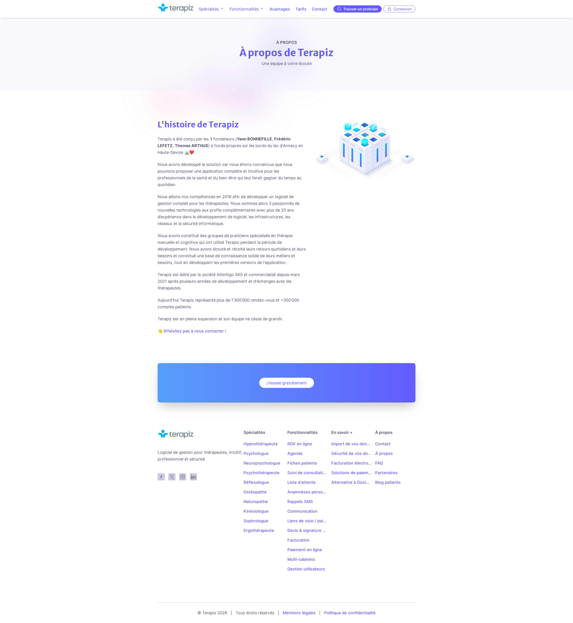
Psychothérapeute (262, 472)
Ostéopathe (255, 492)
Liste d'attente (301, 482)
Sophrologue (256, 520)
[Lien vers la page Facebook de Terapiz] (161, 477)
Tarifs (300, 9)
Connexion (402, 9)
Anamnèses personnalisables (315, 492)
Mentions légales (299, 612)
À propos (384, 453)
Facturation (298, 540)
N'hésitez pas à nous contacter (194, 331)
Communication (302, 511)
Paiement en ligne (304, 549)
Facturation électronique (355, 463)
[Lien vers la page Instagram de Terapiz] (182, 477)
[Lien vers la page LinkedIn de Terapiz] (193, 477)
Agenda (294, 453)
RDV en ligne (299, 443)
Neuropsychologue (262, 463)
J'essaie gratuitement (286, 383)
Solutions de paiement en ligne (361, 472)
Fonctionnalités (244, 9)
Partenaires (386, 472)
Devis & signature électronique (317, 530)
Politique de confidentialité (350, 612)
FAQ (379, 463)
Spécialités (209, 9)
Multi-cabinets (301, 559)
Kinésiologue (256, 511)
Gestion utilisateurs (306, 569)
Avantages (279, 9)
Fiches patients (302, 463)
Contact (319, 9)
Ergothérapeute (259, 530)
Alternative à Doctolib (352, 482)
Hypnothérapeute (261, 443)
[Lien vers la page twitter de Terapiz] (172, 477)
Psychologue (256, 453)
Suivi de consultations (308, 472)
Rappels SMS (300, 501)
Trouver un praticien (360, 9)
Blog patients (388, 482)
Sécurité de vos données (355, 453)
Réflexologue (256, 482)
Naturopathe (256, 501)
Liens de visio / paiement (311, 520)
